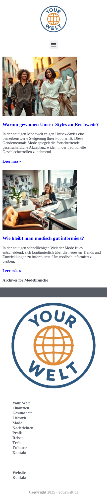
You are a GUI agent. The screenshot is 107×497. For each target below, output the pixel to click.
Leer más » (11, 161)
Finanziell (20, 408)
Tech (16, 443)
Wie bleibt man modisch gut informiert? (43, 238)
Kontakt (19, 453)
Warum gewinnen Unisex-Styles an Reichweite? (50, 124)
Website (19, 472)
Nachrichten (22, 428)
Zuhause (19, 448)
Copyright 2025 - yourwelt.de (53, 492)
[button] (54, 44)
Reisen (18, 438)
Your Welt (21, 403)
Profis (17, 433)
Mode (17, 423)
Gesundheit (22, 413)
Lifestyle (19, 418)
